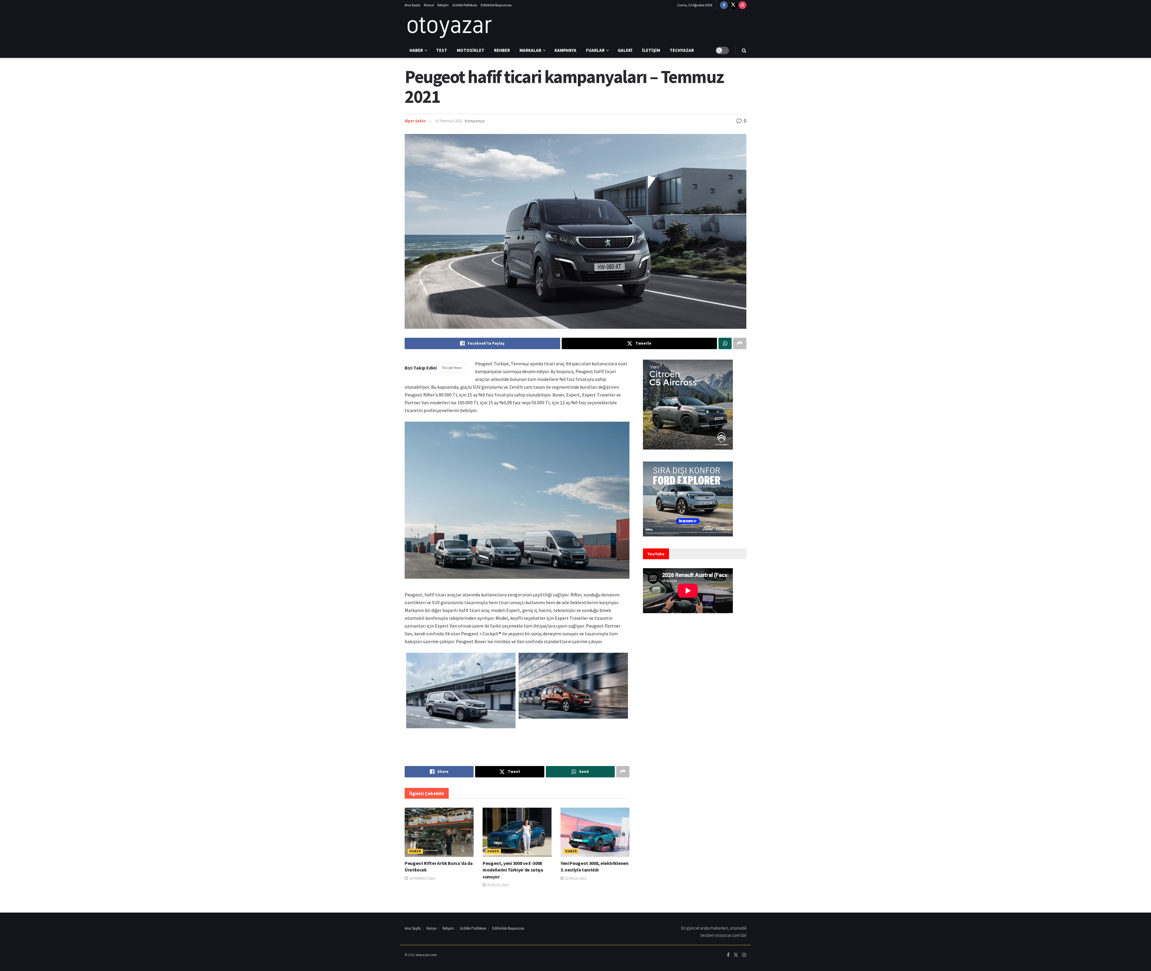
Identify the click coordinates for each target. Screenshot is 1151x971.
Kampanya (565, 50)
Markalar (530, 50)
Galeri (625, 50)
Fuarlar (595, 50)
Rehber (502, 50)
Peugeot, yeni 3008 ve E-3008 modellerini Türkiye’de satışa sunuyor (513, 870)
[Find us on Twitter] (733, 5)
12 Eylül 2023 (575, 878)
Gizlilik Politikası (464, 5)
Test (441, 50)
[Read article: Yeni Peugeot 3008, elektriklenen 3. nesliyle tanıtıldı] (595, 832)
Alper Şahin (415, 120)
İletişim (443, 5)
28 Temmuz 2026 (422, 878)
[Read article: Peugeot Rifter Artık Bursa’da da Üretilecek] (439, 832)
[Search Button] (744, 50)
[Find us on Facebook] (724, 5)
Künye (429, 5)
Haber (416, 50)
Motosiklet (470, 50)
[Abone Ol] (452, 368)
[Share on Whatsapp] (725, 343)
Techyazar (682, 50)
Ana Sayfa (412, 5)
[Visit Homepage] (450, 26)
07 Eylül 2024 (497, 885)
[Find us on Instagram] (742, 5)
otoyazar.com (426, 954)
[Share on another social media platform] (739, 343)
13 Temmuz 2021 (448, 120)
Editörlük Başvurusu (496, 5)
